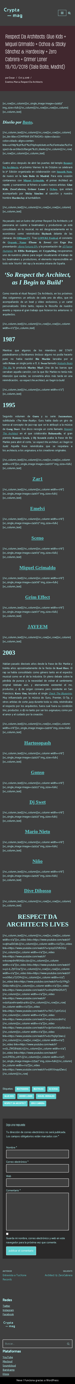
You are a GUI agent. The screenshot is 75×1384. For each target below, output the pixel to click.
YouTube (8, 1357)
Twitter (6, 1306)
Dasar (12, 78)
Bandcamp (9, 1370)
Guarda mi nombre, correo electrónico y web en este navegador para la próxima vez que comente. (35, 1240)
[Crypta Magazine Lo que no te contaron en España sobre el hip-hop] (13, 12)
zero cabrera (37, 1103)
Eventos (9, 82)
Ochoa (53, 189)
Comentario (13, 1191)
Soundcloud (9, 1366)
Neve (19, 1380)
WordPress (52, 1380)
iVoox (6, 1374)
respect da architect (15, 1103)
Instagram (8, 1310)
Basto (27, 122)
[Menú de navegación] (62, 13)
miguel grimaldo (46, 1096)
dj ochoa (53, 1089)
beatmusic (39, 1089)
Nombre (11, 1148)
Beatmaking (22, 1089)
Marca (17, 82)
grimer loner (25, 1096)
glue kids (9, 1096)
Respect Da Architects (32, 82)
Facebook (8, 1314)
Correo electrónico (17, 1162)
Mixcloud (7, 1361)
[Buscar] (69, 13)
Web (8, 1176)
